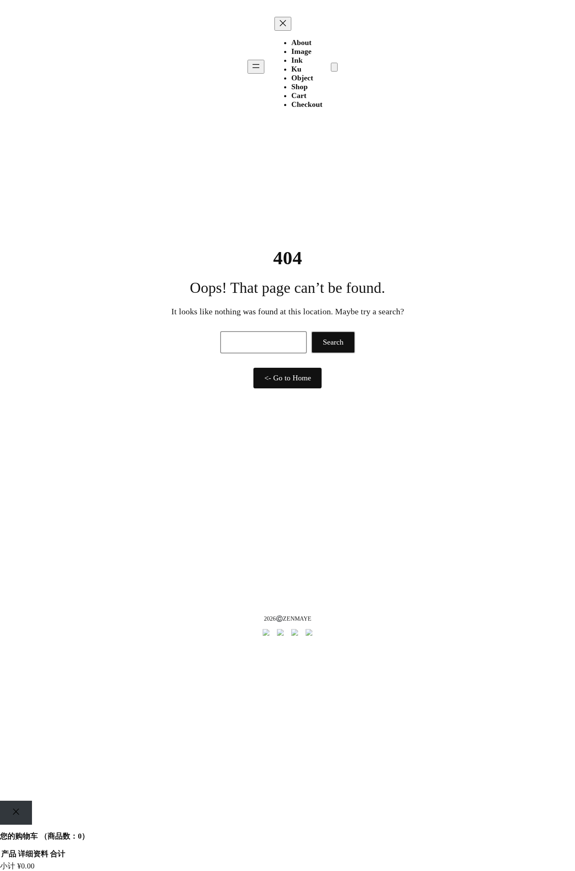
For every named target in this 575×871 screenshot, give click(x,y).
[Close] (16, 813)
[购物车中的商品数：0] (334, 67)
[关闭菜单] (282, 24)
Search (333, 342)
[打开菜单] (256, 67)
